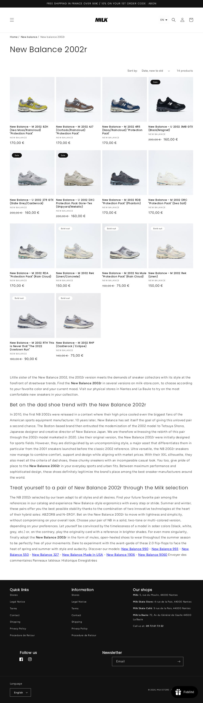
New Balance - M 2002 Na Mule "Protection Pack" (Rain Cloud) (124, 275)
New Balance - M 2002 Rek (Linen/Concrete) (75, 275)
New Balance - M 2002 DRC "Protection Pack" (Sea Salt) (167, 201)
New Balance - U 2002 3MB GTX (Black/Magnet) (170, 128)
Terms (13, 608)
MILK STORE (163, 689)
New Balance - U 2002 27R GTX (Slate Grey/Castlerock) (32, 201)
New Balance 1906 (120, 555)
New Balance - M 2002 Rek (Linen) (167, 275)
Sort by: (132, 70)
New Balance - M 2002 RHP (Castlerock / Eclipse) (75, 344)
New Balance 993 (165, 549)
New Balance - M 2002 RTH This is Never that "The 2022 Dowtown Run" (32, 346)
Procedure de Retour (22, 635)
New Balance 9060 (152, 555)
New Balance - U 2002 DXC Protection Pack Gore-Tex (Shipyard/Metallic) (75, 203)
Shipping (15, 621)
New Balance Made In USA (82, 555)
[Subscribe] (178, 661)
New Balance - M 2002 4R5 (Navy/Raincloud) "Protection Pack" (122, 130)
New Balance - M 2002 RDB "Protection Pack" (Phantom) (121, 201)
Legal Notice (17, 601)
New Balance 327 (45, 555)
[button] (12, 20)
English (18, 692)
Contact (15, 615)
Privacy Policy (18, 628)
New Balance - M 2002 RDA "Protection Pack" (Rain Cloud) (30, 275)
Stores (14, 595)
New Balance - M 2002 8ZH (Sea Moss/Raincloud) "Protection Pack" (29, 130)
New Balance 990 (134, 549)
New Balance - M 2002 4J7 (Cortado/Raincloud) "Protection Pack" (74, 130)
